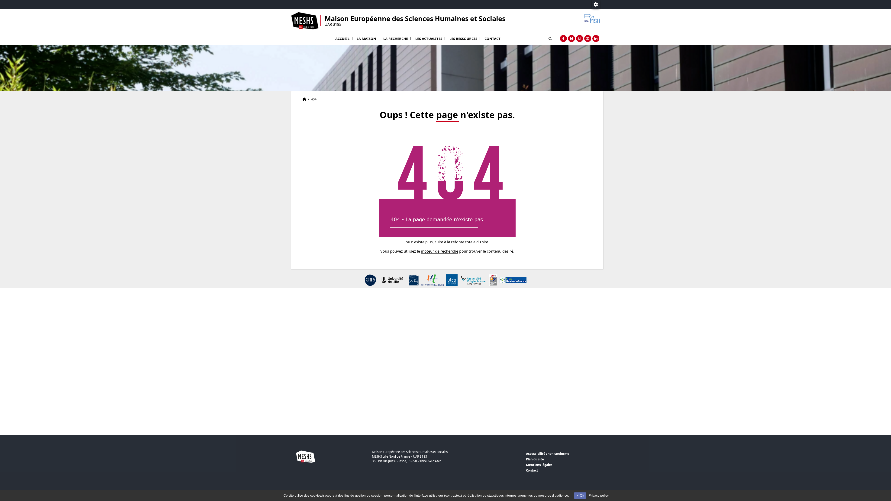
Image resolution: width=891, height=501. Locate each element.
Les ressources (463, 38)
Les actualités (428, 38)
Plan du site (535, 459)
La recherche (395, 38)
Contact (492, 38)
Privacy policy (599, 495)
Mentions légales (539, 465)
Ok (581, 495)
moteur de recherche (439, 251)
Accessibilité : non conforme (547, 454)
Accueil (342, 38)
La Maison (366, 38)
